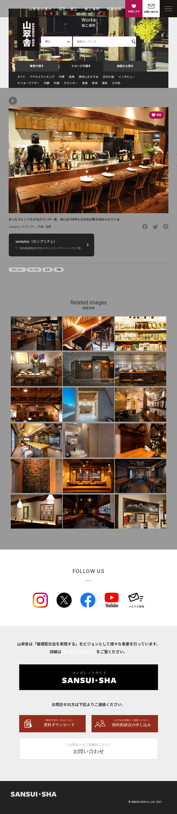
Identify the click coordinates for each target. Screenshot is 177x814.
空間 (48, 226)
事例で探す (37, 66)
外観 (56, 83)
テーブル (34, 269)
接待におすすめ (88, 76)
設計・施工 (68, 9)
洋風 (58, 269)
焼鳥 (71, 76)
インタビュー (126, 76)
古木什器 (108, 76)
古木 (47, 269)
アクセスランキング (42, 76)
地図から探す (125, 66)
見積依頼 (114, 9)
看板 (85, 83)
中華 (62, 76)
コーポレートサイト (78, 652)
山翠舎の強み (40, 9)
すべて (21, 76)
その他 (116, 83)
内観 (46, 83)
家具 (95, 83)
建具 (104, 83)
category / (15, 226)
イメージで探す (81, 66)
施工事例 (92, 9)
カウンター (71, 83)
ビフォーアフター (28, 83)
